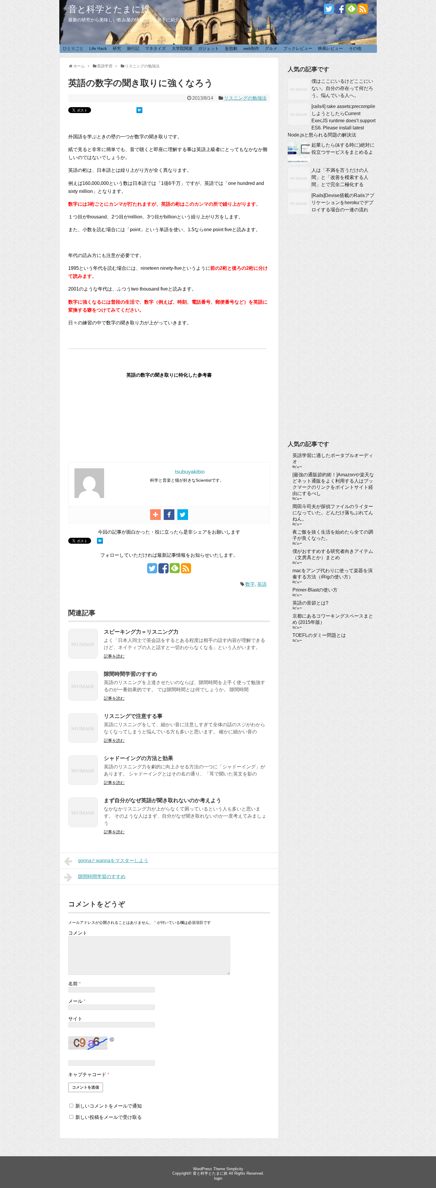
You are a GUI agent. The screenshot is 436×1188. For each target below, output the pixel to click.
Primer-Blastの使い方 (315, 589)
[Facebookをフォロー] (340, 11)
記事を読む (114, 656)
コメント (77, 932)
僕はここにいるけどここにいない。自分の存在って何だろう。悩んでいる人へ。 (342, 88)
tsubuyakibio (190, 472)
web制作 (251, 48)
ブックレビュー (297, 48)
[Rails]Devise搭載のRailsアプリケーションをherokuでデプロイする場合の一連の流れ (342, 202)
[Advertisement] (332, 337)
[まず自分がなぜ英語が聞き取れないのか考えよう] (83, 825)
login (218, 1178)
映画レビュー (330, 48)
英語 (262, 584)
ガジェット (208, 48)
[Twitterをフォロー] (329, 11)
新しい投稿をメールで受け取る (108, 1117)
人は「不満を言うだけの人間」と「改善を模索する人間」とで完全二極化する (339, 177)
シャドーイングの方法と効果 (138, 758)
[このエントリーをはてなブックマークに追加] (139, 111)
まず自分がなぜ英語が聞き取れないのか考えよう (162, 800)
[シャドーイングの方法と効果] (83, 783)
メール (76, 1001)
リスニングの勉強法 (245, 98)
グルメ (271, 48)
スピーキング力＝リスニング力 (141, 632)
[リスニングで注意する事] (83, 741)
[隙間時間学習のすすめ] (83, 699)
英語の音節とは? (310, 602)
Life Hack (98, 48)
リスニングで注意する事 (133, 716)
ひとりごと (73, 48)
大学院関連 (182, 48)
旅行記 (133, 48)
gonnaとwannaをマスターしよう (113, 860)
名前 (74, 983)
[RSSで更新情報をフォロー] (363, 11)
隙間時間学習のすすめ (130, 674)
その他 (355, 48)
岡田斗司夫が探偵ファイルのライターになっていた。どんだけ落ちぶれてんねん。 (332, 512)
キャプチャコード (87, 1074)
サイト (75, 1018)
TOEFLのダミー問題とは (319, 635)
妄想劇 (231, 48)
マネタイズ (155, 48)
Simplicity (234, 1169)
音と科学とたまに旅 (109, 9)
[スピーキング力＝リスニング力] (83, 656)
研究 (117, 48)
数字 (250, 584)
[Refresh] (112, 1039)
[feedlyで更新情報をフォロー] (351, 11)
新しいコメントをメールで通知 (108, 1105)
